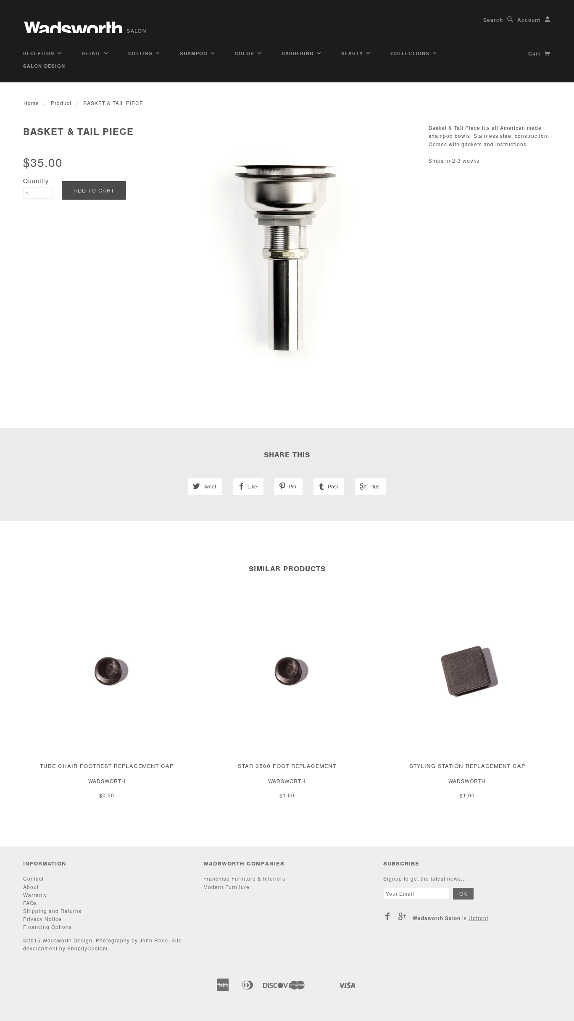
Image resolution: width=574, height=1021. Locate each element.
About (31, 886)
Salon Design (44, 66)
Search (493, 20)
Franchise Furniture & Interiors (244, 878)
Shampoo (195, 53)
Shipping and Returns (52, 910)
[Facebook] (387, 916)
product (61, 102)
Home (31, 102)
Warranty (35, 894)
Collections (411, 53)
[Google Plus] (402, 916)
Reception (39, 53)
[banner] (85, 24)
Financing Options (47, 926)
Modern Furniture (226, 886)
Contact (33, 878)
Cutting (141, 53)
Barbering (299, 53)
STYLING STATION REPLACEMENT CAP (467, 766)
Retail (92, 53)
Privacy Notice (42, 918)
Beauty (353, 53)
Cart (535, 53)
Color (245, 53)
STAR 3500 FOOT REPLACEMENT (287, 766)
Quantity (36, 181)
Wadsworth (107, 780)
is (450, 918)
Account (528, 20)
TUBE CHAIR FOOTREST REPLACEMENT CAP (107, 766)
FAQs (30, 902)
